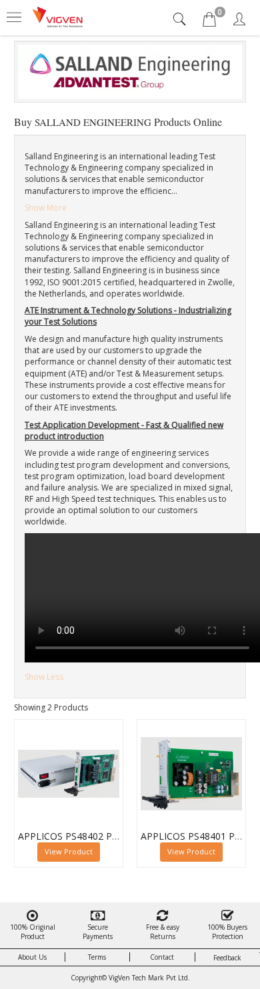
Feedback (227, 957)
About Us (32, 957)
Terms (97, 957)
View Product (69, 851)
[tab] (181, 19)
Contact (162, 957)
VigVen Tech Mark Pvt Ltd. (149, 977)
